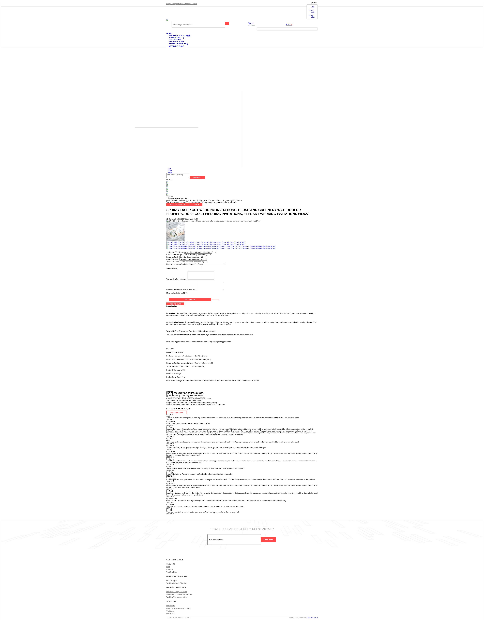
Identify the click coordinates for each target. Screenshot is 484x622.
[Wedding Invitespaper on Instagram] (232, 551)
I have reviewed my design (179, 198)
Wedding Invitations (179, 35)
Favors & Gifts (177, 42)
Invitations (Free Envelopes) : (177, 252)
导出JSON (207, 204)
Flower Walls (176, 38)
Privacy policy (313, 617)
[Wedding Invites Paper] (242, 20)
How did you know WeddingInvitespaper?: (181, 264)
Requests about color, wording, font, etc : (181, 289)
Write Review (176, 412)
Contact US (170, 564)
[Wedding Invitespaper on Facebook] (245, 551)
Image (170, 170)
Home (169, 33)
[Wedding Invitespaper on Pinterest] (251, 551)
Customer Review (178, 44)
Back (196, 204)
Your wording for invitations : (176, 279)
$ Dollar (313, 3)
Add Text (197, 177)
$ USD (187, 617)
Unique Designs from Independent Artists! (181, 4)
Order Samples (171, 581)
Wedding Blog (176, 46)
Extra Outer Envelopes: (175, 255)
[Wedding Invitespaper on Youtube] (238, 551)
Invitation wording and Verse (176, 592)
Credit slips (170, 611)
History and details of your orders (178, 608)
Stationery (175, 40)
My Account (170, 606)
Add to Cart (190, 300)
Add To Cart (177, 205)
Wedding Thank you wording (176, 597)
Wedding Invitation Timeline (176, 583)
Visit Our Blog (171, 572)
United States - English (176, 617)
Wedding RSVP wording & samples (179, 594)
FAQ (168, 567)
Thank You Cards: (172, 262)
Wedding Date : (172, 268)
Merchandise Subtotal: (174, 293)
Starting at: (189, 219)
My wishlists (170, 614)
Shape (170, 172)
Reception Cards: (172, 259)
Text (169, 169)
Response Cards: (172, 257)
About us (169, 569)
